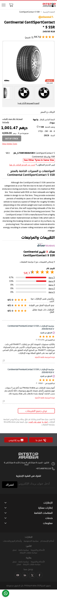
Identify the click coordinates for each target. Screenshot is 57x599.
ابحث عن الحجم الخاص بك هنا (22, 164)
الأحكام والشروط (38, 550)
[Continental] (46, 19)
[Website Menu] (3, 5)
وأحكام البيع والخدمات (12, 541)
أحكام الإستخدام (47, 541)
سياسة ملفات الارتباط (28, 552)
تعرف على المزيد (34, 422)
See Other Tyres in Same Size (39, 160)
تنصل (14, 550)
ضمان (19, 564)
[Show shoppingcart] (11, 5)
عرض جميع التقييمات (36, 410)
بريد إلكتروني (14, 440)
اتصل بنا (45, 422)
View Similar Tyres (9, 144)
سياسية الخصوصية (31, 541)
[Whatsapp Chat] (6, 593)
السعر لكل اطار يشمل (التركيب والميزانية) (12, 120)
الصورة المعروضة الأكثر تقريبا (28, 103)
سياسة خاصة (23, 550)
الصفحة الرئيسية (49, 12)
